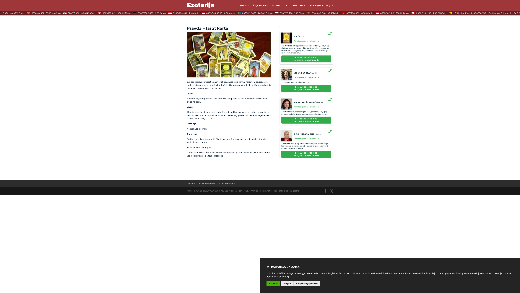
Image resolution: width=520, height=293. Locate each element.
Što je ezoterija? (261, 5)
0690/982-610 (389, 13)
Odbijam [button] (287, 283)
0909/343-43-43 (215, 13)
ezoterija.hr (243, 191)
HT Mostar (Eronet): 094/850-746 (472, 13)
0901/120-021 (112, 13)
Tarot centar (299, 5)
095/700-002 (355, 13)
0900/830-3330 (147, 13)
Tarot (287, 5)
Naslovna (245, 5)
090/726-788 (287, 13)
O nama (191, 183)
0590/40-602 (41, 13)
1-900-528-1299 (426, 13)
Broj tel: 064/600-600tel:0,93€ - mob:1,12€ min (306, 52)
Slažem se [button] (273, 283)
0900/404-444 (181, 13)
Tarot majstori (315, 5)
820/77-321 (76, 13)
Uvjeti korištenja (226, 183)
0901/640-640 (320, 13)
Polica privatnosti (206, 183)
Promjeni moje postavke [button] (307, 283)
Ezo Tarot (276, 5)
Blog (328, 5)
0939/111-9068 (252, 13)
